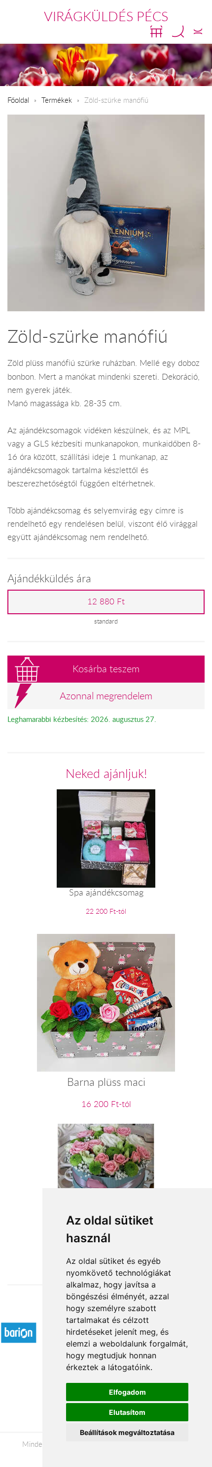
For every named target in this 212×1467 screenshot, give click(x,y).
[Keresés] (178, 31)
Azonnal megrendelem (106, 695)
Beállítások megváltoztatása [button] (127, 1432)
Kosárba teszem (106, 668)
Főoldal (18, 100)
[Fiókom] (198, 31)
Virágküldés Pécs (106, 16)
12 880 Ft (106, 601)
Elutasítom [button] (127, 1412)
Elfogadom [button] (127, 1392)
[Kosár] (156, 31)
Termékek (56, 100)
